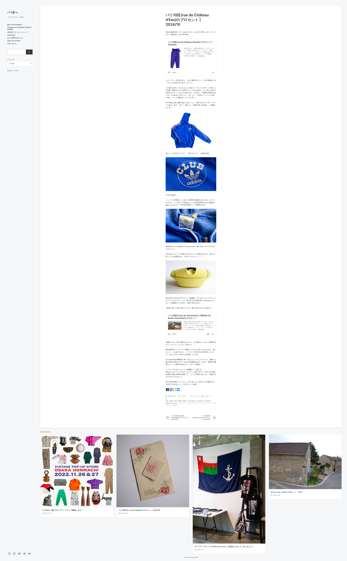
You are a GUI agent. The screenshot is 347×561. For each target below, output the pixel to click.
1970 (175, 401)
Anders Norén (194, 557)
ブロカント (207, 396)
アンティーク (182, 403)
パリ (214, 403)
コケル (189, 403)
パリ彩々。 (13, 12)
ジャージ (195, 403)
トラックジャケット (205, 403)
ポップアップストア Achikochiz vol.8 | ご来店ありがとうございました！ (224, 546)
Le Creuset (207, 401)
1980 (179, 401)
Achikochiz (11, 35)
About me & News (13, 41)
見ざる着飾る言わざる (15, 38)
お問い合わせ (11, 43)
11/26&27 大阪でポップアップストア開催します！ (62, 510)
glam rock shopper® (14, 25)
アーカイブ (10, 59)
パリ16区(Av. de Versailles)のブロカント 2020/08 (139, 510)
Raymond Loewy (171, 403)
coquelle (199, 401)
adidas (184, 401)
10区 (167, 401)
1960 (171, 401)
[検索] (29, 52)
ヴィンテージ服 (198, 396)
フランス (168, 405)
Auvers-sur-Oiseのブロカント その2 (287, 492)
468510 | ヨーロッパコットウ (17, 32)
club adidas (192, 401)
